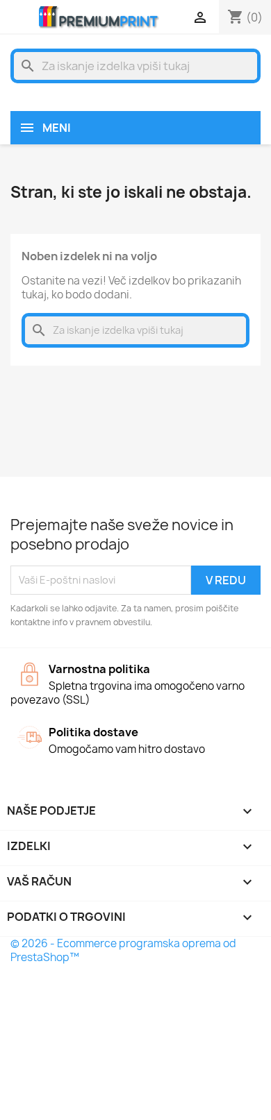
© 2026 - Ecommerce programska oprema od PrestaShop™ (123, 950)
